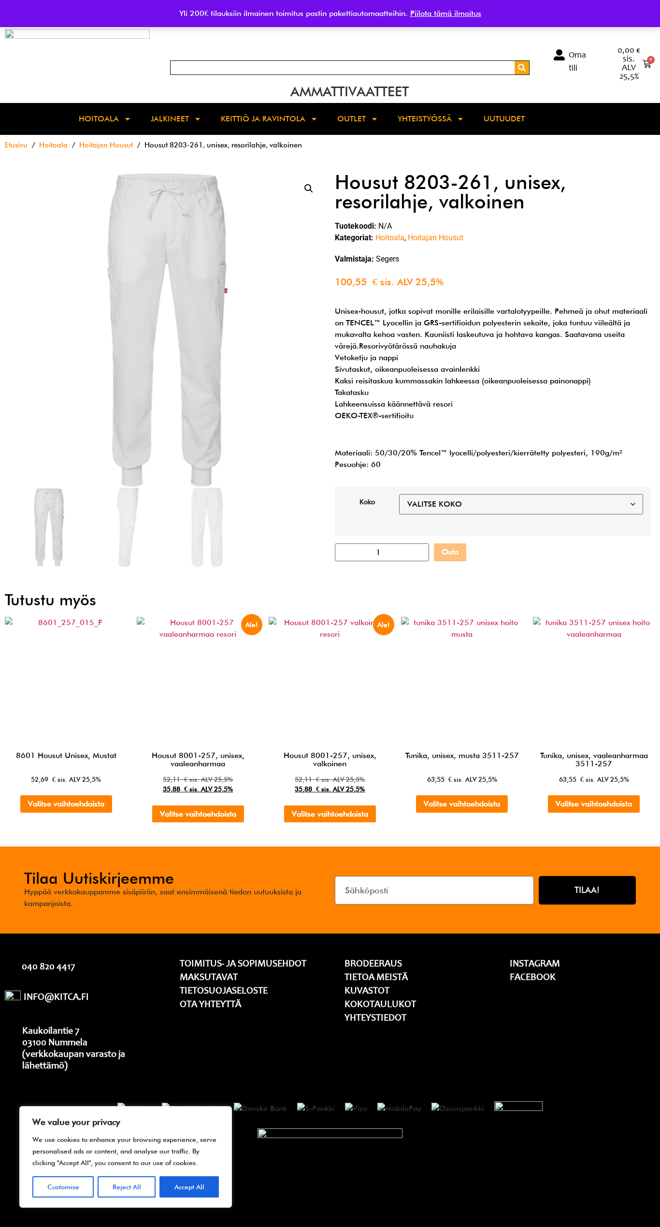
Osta (450, 551)
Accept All (189, 1187)
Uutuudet (504, 118)
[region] (125, 1157)
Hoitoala (99, 118)
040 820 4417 (48, 967)
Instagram (535, 964)
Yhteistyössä (425, 118)
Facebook (533, 978)
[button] (308, 188)
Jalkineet (170, 118)
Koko (367, 501)
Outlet (351, 118)
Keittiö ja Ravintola (263, 118)
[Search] (522, 67)
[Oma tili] (559, 54)
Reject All (127, 1187)
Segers (387, 258)
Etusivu (16, 145)
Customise (63, 1187)
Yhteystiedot (375, 1018)
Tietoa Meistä (376, 978)
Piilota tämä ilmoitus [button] (445, 13)
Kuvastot (366, 991)
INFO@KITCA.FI (56, 998)
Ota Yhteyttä (210, 1005)
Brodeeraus (373, 964)
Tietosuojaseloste (224, 991)
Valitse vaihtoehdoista (66, 803)
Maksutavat (209, 978)
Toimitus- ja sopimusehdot (243, 964)
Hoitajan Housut (106, 145)
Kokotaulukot (380, 1005)
